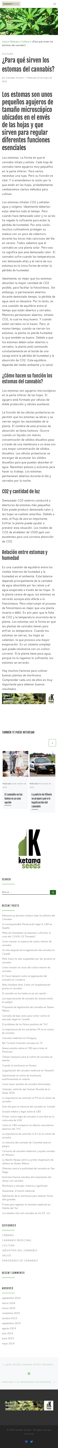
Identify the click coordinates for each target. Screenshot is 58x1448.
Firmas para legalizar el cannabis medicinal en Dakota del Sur (26, 1206)
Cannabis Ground (14, 78)
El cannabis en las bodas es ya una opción (13, 798)
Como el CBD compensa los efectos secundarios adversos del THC (28, 1127)
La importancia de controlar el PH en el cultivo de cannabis (28, 1099)
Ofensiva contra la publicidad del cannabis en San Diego (28, 1170)
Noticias (14, 41)
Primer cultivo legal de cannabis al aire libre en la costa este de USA (28, 1118)
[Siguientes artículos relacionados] (52, 742)
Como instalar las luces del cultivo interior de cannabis (26, 969)
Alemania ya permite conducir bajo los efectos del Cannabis (28, 917)
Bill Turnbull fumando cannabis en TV (22, 1043)
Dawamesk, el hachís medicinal (18, 1191)
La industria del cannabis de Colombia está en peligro (26, 1144)
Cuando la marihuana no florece (19, 1065)
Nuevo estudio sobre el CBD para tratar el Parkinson (24, 1050)
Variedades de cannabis (20, 1260)
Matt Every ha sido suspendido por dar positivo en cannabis (28, 960)
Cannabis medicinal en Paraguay (19, 1038)
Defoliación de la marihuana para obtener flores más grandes (27, 1197)
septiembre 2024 (11, 1298)
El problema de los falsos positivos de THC (25, 1024)
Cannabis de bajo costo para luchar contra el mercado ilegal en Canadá (26, 1017)
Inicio (5, 41)
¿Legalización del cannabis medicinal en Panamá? (28, 1070)
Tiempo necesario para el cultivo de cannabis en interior (27, 1058)
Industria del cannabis (19, 1250)
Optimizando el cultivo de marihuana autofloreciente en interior (21, 1077)
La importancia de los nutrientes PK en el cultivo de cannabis (28, 1031)
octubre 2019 (9, 1318)
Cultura (25, 41)
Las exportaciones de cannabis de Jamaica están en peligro (27, 1000)
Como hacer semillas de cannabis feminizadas (26, 1084)
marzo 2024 (8, 1303)
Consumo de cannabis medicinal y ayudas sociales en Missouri (28, 1152)
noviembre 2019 (11, 1313)
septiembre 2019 (11, 1323)
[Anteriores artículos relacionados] (44, 742)
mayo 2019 (8, 1343)
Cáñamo (8, 1235)
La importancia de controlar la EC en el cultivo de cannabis (28, 1135)
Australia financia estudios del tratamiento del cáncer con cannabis (26, 1178)
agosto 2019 (9, 1328)
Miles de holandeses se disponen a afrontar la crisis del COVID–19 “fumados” (26, 934)
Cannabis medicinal (17, 1240)
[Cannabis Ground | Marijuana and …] (11, 3)
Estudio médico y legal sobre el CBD (21, 1111)
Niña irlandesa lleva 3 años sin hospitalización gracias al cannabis (26, 986)
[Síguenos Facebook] (26, 1442)
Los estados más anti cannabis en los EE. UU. (26, 1213)
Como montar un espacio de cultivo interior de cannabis (27, 943)
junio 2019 (8, 1338)
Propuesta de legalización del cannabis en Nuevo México (28, 1008)
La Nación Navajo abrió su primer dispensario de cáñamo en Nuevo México (27, 1161)
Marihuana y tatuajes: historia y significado (25, 1185)
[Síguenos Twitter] (31, 1442)
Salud (6, 1255)
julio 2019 (7, 1333)
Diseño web (29, 1434)
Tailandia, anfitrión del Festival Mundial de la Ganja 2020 (26, 1091)
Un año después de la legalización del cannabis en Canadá (28, 951)
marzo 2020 (8, 1308)
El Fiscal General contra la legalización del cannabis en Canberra (24, 977)
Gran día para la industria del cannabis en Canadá (28, 1106)
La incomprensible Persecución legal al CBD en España (27, 925)
